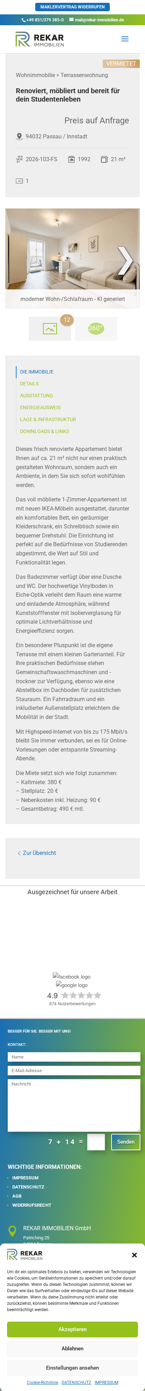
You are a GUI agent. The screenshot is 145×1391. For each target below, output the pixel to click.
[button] (134, 1255)
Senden (125, 1142)
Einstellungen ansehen (72, 1368)
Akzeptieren (72, 1329)
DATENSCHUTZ (76, 1382)
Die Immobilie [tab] (36, 372)
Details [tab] (29, 384)
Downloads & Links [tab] (44, 431)
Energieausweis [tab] (40, 408)
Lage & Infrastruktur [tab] (48, 420)
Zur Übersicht (39, 853)
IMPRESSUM (106, 1382)
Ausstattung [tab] (36, 396)
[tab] (50, 329)
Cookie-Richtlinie (42, 1382)
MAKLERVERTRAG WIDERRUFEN (72, 7)
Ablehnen (72, 1348)
